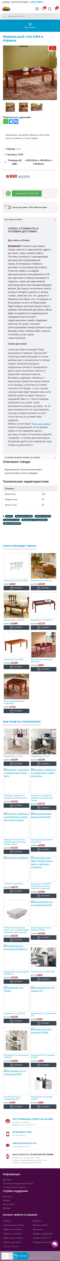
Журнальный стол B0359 (14, 620)
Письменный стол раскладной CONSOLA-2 (16, 973)
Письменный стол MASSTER (42, 972)
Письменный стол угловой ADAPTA (41, 1098)
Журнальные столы (11, 520)
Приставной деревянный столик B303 (14, 702)
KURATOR (18, 149)
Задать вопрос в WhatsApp (27, 193)
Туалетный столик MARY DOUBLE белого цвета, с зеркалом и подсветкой (41, 886)
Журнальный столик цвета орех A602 (42, 660)
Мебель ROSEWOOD (12, 523)
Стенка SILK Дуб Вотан (13, 884)
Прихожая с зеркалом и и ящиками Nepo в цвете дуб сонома (42, 798)
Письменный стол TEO (13, 756)
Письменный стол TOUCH (14, 1013)
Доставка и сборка (13, 219)
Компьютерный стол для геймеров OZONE (41, 929)
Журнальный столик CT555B (15, 581)
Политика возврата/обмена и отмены (22, 458)
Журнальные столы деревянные (35, 520)
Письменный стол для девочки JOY (43, 1014)
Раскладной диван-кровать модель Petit (42, 841)
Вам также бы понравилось (22, 722)
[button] (8, 72)
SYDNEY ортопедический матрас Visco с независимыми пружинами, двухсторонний (16, 930)
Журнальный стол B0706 (41, 581)
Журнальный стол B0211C (42, 620)
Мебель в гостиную (43, 516)
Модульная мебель (41, 424)
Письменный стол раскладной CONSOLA (16, 1056)
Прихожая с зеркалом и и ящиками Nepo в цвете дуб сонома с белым (15, 842)
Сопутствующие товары (20, 546)
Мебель (9, 516)
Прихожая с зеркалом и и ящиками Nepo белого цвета (15, 797)
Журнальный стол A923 (13, 659)
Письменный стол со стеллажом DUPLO (12, 1098)
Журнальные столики (24, 516)
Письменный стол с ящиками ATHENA (43, 1056)
